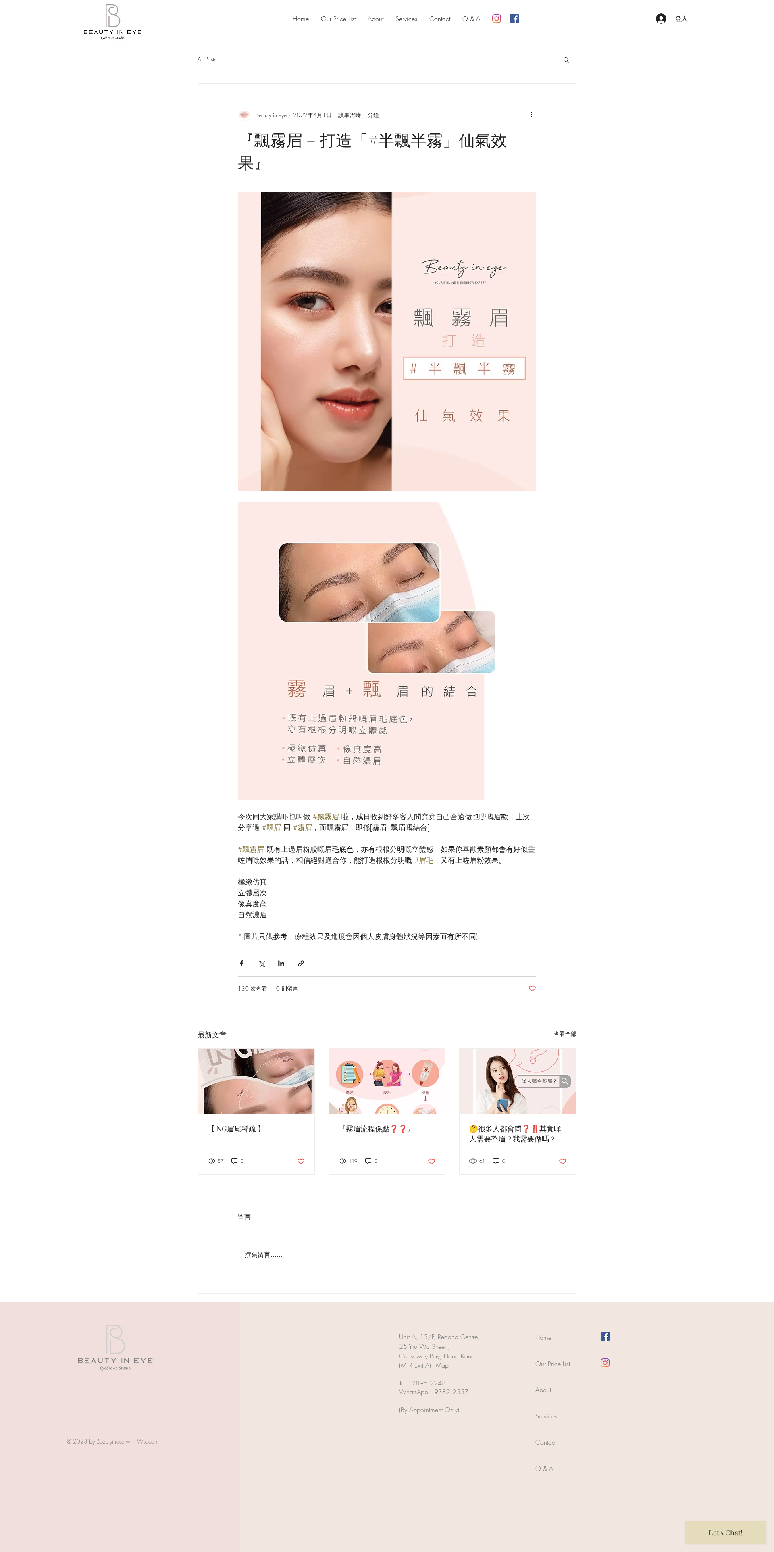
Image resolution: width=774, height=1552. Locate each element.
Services (546, 1416)
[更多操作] (531, 114)
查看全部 (565, 1033)
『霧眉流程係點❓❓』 (376, 1128)
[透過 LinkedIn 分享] (281, 963)
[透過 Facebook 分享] (242, 963)
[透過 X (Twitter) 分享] (261, 963)
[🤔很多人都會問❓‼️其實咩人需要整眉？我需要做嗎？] (518, 1081)
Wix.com (147, 1441)
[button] (566, 59)
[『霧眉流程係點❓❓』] (387, 1081)
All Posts (207, 59)
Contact (545, 1442)
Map (442, 1365)
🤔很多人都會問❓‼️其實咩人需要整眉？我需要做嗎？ (515, 1133)
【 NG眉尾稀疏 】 (236, 1128)
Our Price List (552, 1363)
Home (543, 1337)
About (543, 1389)
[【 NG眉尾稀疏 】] (256, 1081)
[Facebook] (514, 18)
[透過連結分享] (301, 963)
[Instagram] (496, 18)
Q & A (544, 1468)
